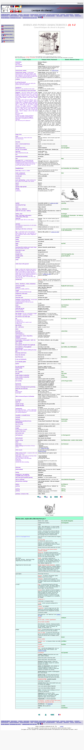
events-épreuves (4, 15)
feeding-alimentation (24, 15)
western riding (78, 15)
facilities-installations (14, 15)
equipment (77, 14)
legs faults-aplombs (50, 15)
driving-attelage (69, 14)
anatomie (20, 14)
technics (72, 15)
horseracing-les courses (39, 15)
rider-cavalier (59, 15)
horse (32, 15)
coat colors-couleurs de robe (53, 14)
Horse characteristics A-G (7, 25)
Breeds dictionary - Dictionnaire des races (11, 17)
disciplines (62, 14)
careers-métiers (42, 14)
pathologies (66, 15)
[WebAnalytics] (4, 734)
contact (61, 726)
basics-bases (26, 14)
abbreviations (14, 14)
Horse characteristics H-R (7, 28)
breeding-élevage (34, 14)
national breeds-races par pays (30, 17)
